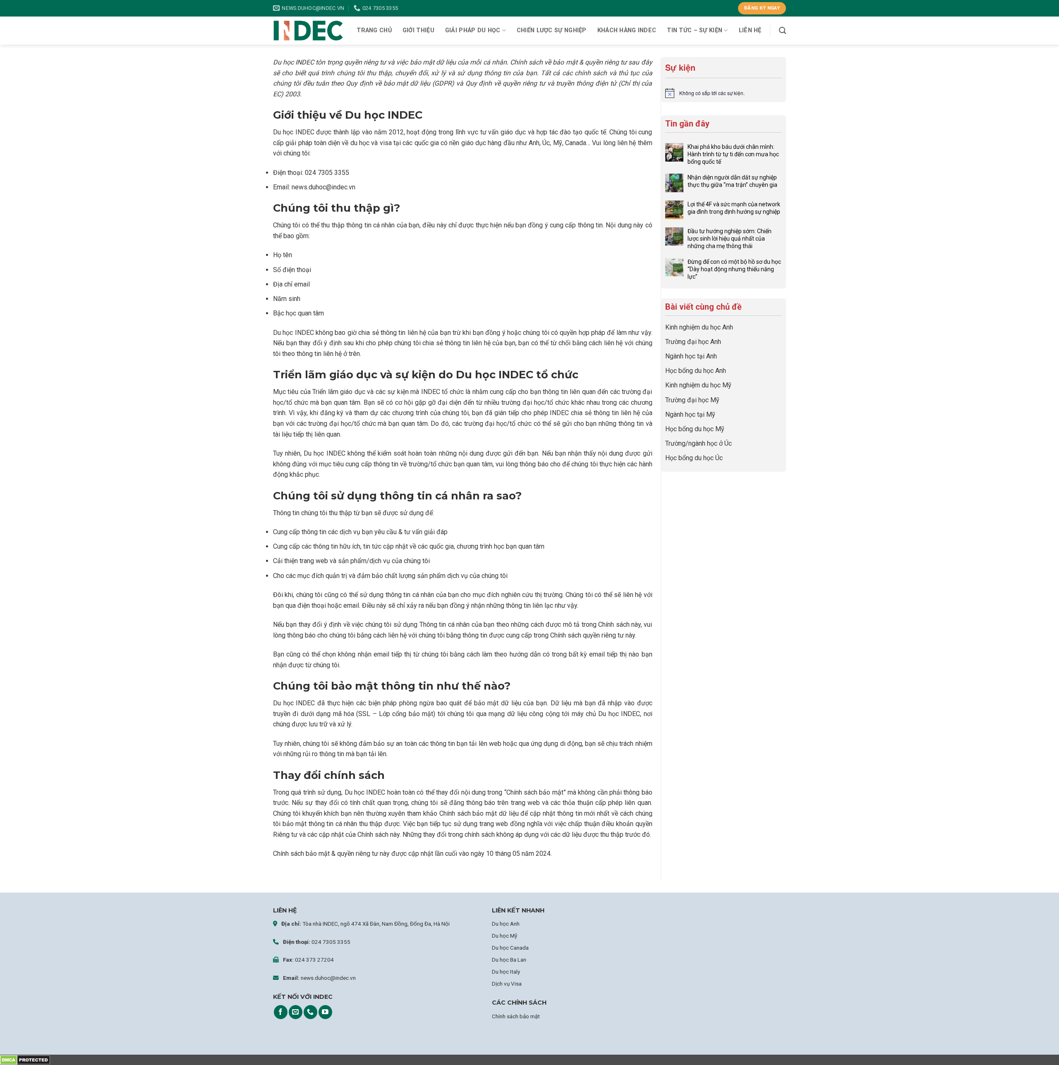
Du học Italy (506, 971)
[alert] (723, 93)
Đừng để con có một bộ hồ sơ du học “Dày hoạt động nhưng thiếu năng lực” (734, 269)
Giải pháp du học (473, 30)
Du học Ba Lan (509, 959)
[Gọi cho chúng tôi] (310, 1012)
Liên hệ (750, 30)
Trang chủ (374, 30)
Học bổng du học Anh (695, 371)
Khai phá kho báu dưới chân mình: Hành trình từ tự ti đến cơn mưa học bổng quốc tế (733, 154)
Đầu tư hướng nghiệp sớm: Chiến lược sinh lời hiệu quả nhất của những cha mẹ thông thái (729, 238)
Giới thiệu (418, 30)
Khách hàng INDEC (626, 30)
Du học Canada (510, 947)
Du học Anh (506, 923)
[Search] (782, 30)
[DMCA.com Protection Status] (25, 1060)
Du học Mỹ (504, 935)
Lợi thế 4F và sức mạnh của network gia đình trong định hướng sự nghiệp (734, 208)
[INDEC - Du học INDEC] (308, 30)
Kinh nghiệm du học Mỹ (698, 385)
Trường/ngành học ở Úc (698, 443)
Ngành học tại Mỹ (690, 414)
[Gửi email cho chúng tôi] (295, 1012)
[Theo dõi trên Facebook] (281, 1012)
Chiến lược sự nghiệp (552, 30)
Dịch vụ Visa (507, 983)
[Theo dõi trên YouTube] (325, 1012)
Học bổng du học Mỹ (694, 429)
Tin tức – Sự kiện (694, 30)
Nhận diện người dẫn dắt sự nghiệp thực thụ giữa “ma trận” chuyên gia (732, 181)
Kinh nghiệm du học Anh (699, 327)
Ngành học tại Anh (691, 356)
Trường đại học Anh (693, 342)
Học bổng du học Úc (694, 458)
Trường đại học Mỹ (692, 400)
